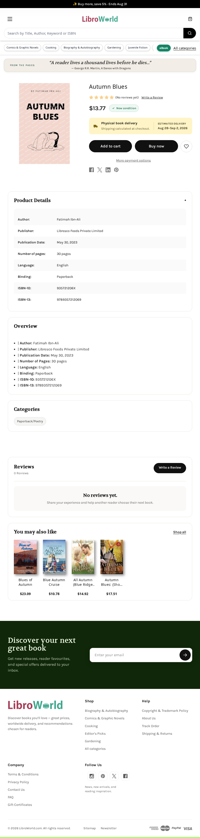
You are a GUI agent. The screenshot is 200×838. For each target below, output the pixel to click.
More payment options (133, 160)
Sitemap (89, 828)
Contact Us (16, 790)
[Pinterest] (116, 169)
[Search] (189, 33)
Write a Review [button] (152, 97)
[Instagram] (91, 776)
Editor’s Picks (95, 734)
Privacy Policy (18, 782)
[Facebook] (91, 169)
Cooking (51, 47)
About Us (149, 718)
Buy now (156, 146)
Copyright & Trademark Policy (165, 711)
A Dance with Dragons (116, 68)
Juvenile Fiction (138, 47)
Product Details (32, 200)
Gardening (114, 47)
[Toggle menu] (10, 19)
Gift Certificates (20, 805)
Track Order (150, 726)
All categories (184, 48)
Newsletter (109, 828)
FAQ (10, 797)
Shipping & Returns (157, 734)
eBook (164, 48)
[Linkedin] (108, 169)
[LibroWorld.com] (35, 705)
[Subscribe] (185, 655)
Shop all (179, 532)
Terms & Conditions (23, 774)
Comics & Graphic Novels (22, 47)
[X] (99, 169)
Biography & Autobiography (82, 47)
